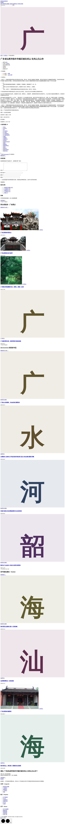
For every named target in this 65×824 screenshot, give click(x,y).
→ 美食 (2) (5, 192)
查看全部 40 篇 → (4, 207)
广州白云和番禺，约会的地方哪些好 (10, 402)
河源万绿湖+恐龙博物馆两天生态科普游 (11, 511)
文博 (11, 74)
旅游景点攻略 (6, 3)
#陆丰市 (5, 148)
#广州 (4, 798)
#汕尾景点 (5, 138)
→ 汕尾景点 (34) (6, 190)
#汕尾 (4, 136)
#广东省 (5, 132)
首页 (2, 3)
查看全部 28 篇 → (4, 350)
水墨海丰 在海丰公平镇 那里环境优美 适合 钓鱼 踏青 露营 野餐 (17, 456)
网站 (2, 177)
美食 (22, 3)
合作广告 (5, 814)
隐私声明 (5, 811)
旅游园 (2, 2)
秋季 (9, 73)
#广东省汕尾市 (6, 135)
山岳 (9, 74)
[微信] (2, 818)
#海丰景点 (5, 801)
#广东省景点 (6, 133)
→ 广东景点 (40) (6, 188)
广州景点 (19, 3)
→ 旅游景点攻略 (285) (8, 187)
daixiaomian (6, 154)
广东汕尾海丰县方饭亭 (7, 253)
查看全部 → (3, 155)
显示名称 (3, 172)
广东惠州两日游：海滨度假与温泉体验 (11, 341)
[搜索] (13, 5)
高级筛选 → (3, 574)
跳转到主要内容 (4, 1)
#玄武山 (5, 140)
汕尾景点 (15, 3)
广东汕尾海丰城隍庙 (6, 711)
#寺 (4, 129)
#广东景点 (5, 131)
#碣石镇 (5, 144)
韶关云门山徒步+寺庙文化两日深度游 (11, 565)
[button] (6, 821)
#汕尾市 (5, 137)
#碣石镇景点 (6, 145)
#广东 (4, 802)
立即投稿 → (3, 200)
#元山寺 (5, 128)
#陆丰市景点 (6, 149)
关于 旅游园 (5, 809)
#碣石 (4, 142)
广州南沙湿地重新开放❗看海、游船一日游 (12, 286)
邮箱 (2, 175)
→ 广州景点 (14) (6, 191)
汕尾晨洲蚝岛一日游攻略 (7, 680)
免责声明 (5, 813)
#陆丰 (4, 146)
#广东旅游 (5, 797)
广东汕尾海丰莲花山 (6, 232)
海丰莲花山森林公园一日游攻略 (9, 626)
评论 (2, 170)
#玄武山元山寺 (6, 141)
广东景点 (11, 3)
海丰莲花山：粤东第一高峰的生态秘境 (11, 765)
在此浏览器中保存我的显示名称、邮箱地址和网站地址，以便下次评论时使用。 (20, 179)
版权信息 (5, 810)
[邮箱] (4, 818)
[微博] (1, 818)
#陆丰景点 (5, 150)
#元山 (4, 127)
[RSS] (3, 818)
